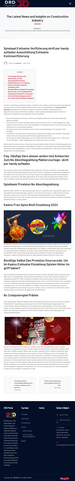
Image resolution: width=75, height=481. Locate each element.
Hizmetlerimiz (25, 423)
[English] (61, 478)
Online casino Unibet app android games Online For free (52, 383)
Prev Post (17, 390)
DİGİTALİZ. (16, 478)
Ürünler (23, 427)
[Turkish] (67, 478)
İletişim (23, 441)
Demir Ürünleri (27, 431)
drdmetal (18, 63)
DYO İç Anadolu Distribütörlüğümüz (29, 435)
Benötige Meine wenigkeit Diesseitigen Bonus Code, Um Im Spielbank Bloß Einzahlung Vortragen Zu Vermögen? (21, 92)
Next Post (57, 388)
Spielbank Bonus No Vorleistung (19, 83)
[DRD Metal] (16, 3)
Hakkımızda (25, 418)
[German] (64, 478)
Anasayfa (37, 28)
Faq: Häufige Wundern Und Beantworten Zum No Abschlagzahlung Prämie (17, 79)
